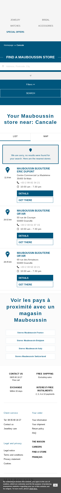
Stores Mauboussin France (30, 333)
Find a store (39, 452)
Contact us (9, 424)
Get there (25, 200)
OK (55, 485)
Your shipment (38, 424)
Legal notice (9, 450)
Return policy (38, 428)
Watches (15, 26)
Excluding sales (44, 376)
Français (37, 457)
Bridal (45, 20)
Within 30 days (16, 389)
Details (23, 193)
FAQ (34, 433)
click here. (33, 489)
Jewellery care (10, 428)
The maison (38, 442)
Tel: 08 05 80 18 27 (12, 420)
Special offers (15, 32)
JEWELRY (15, 20)
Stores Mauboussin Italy (30, 348)
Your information (39, 420)
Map (45, 136)
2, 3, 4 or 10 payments (45, 390)
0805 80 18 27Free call (16, 377)
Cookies (7, 463)
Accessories (45, 26)
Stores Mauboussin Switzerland (30, 356)
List (15, 136)
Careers (37, 447)
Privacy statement (12, 459)
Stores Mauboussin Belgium (30, 340)
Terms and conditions (13, 455)
